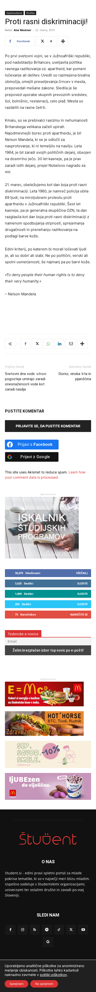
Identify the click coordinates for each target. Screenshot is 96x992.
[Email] (71, 344)
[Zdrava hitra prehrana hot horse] (44, 738)
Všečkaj (82, 573)
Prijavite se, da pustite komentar (48, 426)
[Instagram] (22, 930)
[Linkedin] (59, 344)
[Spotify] (46, 930)
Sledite (82, 583)
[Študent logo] (48, 838)
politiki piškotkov (53, 975)
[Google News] (48, 942)
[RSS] (34, 930)
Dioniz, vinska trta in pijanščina (75, 376)
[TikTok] (59, 930)
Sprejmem (16, 984)
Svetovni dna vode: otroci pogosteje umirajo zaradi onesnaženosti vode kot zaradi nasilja (25, 382)
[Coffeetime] (48, 770)
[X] (37, 344)
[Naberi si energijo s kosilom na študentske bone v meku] (44, 708)
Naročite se (79, 614)
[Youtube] (83, 930)
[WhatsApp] (48, 344)
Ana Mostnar (22, 30)
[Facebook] (25, 344)
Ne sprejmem (44, 984)
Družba (30, 13)
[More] (63, 41)
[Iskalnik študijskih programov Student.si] (42, 557)
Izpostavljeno (14, 13)
